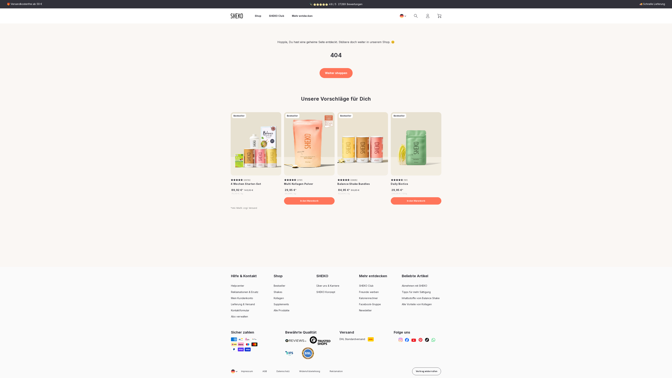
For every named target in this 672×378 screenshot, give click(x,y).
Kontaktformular (240, 310)
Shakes (278, 291)
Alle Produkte (281, 310)
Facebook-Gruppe (370, 304)
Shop (258, 15)
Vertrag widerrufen (426, 371)
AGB (264, 371)
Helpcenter (237, 285)
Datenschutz (283, 371)
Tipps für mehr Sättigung (416, 291)
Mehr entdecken (302, 15)
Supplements (281, 304)
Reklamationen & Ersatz (244, 291)
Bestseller (279, 285)
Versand (253, 208)
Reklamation (336, 371)
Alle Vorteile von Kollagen (417, 304)
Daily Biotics (399, 183)
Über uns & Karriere (328, 285)
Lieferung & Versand (243, 304)
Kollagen (279, 298)
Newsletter (365, 310)
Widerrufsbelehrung (309, 371)
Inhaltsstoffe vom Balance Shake (421, 298)
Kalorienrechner (368, 298)
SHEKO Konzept (325, 291)
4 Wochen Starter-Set (246, 183)
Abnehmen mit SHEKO (414, 285)
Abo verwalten (239, 316)
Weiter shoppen (336, 73)
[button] (415, 15)
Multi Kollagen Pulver (298, 183)
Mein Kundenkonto (242, 298)
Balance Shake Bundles (353, 183)
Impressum (247, 371)
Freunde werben (369, 291)
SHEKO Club (366, 285)
